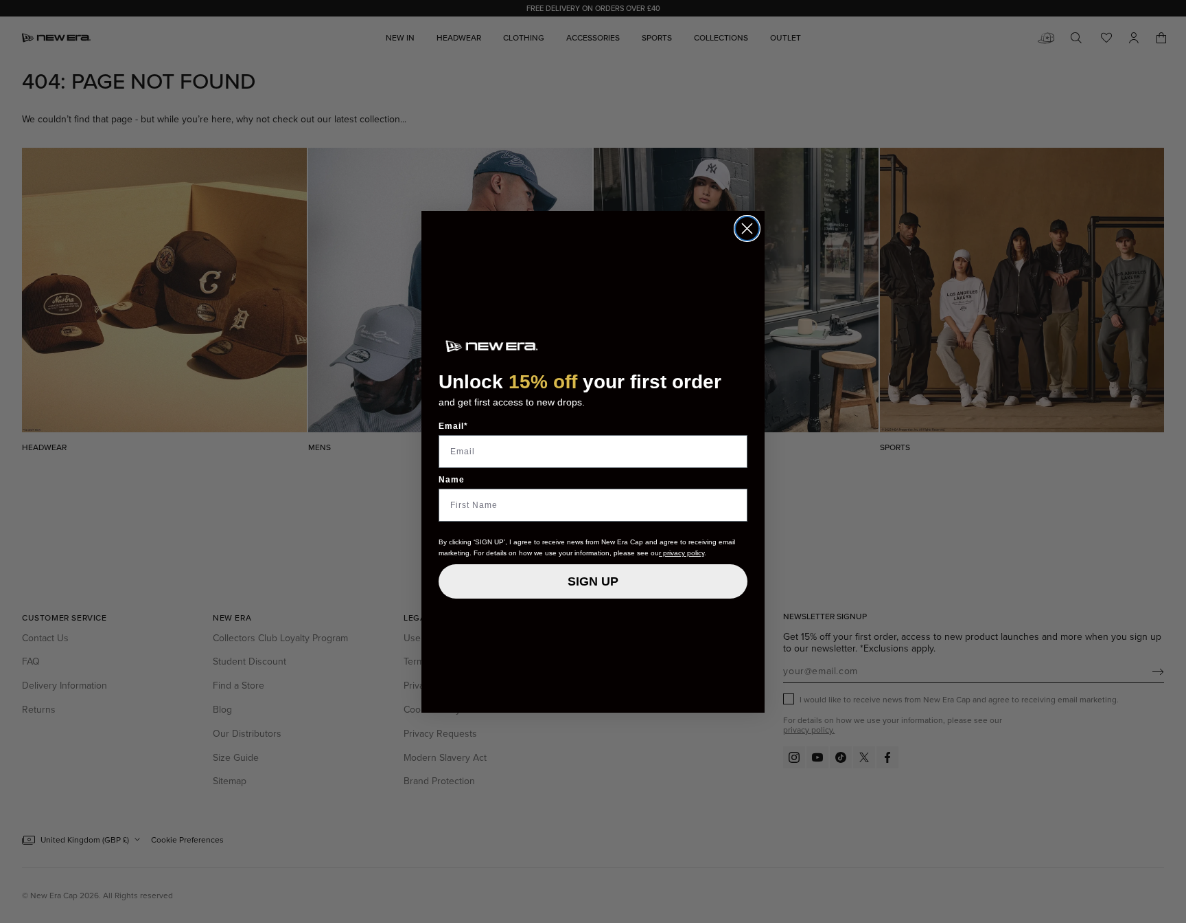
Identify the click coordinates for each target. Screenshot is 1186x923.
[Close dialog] (747, 228)
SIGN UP (593, 581)
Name (452, 480)
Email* (453, 426)
